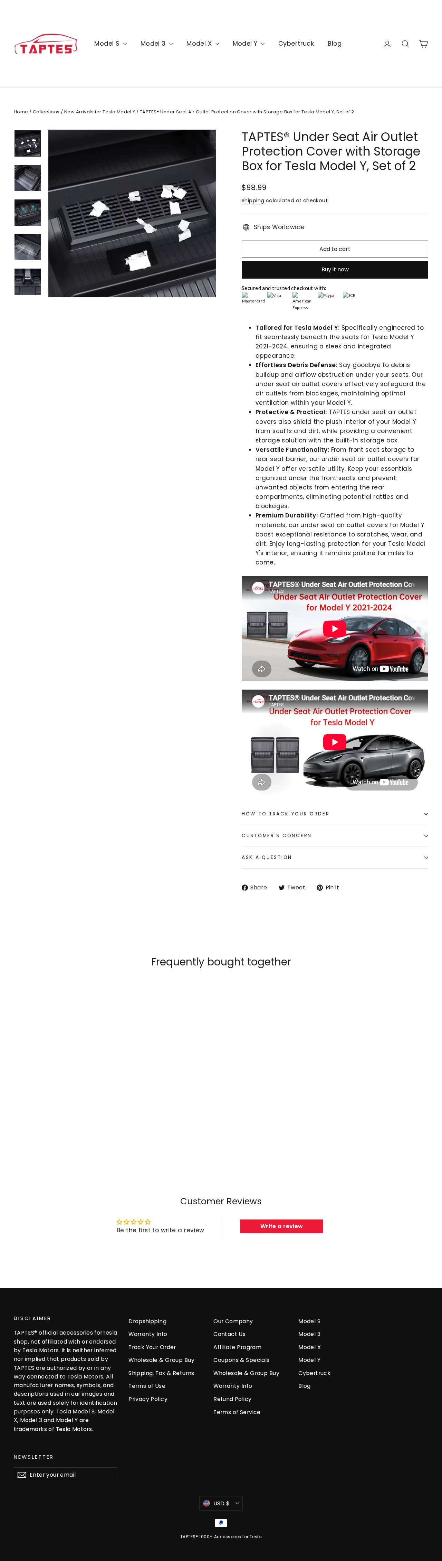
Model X (199, 43)
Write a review (281, 1226)
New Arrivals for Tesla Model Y (99, 112)
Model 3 (154, 43)
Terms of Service (237, 1412)
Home (21, 112)
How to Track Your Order (286, 814)
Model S (107, 43)
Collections (46, 112)
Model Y (246, 43)
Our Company (233, 1321)
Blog (335, 43)
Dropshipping (147, 1321)
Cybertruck (296, 43)
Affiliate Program (237, 1347)
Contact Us (229, 1334)
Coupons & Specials (241, 1360)
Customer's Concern (277, 835)
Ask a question (267, 857)
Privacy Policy (147, 1399)
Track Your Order (152, 1347)
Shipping (253, 200)
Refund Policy (232, 1399)
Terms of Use (146, 1386)
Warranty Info (147, 1334)
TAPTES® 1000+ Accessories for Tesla (221, 1537)
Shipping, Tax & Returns (161, 1373)
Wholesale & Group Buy (161, 1360)
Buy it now (335, 269)
